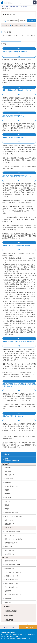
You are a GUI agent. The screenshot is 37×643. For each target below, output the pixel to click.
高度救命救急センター (11, 512)
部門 (12, 459)
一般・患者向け (23, 6)
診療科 (7, 454)
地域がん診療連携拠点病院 (12, 6)
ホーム (3, 6)
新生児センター (9, 501)
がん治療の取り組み (14, 20)
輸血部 (7, 490)
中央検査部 (8, 482)
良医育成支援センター (11, 583)
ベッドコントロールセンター (13, 572)
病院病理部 (8, 494)
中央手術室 (8, 467)
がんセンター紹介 (5, 20)
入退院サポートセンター (12, 576)
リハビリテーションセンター (13, 516)
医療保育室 (8, 602)
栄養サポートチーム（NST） (13, 539)
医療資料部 (8, 591)
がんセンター (9, 528)
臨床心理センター (10, 568)
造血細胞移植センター (11, 543)
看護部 (8, 606)
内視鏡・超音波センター (12, 486)
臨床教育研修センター (11, 579)
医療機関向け (23, 20)
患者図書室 (8, 598)
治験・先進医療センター (12, 587)
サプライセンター (10, 475)
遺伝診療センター (10, 550)
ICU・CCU (8, 471)
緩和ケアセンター (10, 535)
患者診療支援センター (11, 561)
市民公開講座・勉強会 (17, 25)
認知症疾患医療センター (12, 564)
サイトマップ (10, 627)
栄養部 (7, 509)
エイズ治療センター (11, 554)
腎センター (8, 497)
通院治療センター (10, 524)
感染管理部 (9, 620)
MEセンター (8, 546)
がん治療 (6, 25)
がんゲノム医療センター (12, 531)
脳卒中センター (9, 520)
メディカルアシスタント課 (13, 595)
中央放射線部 (9, 478)
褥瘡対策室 (9, 615)
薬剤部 (7, 505)
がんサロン (28, 25)
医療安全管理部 (11, 611)
